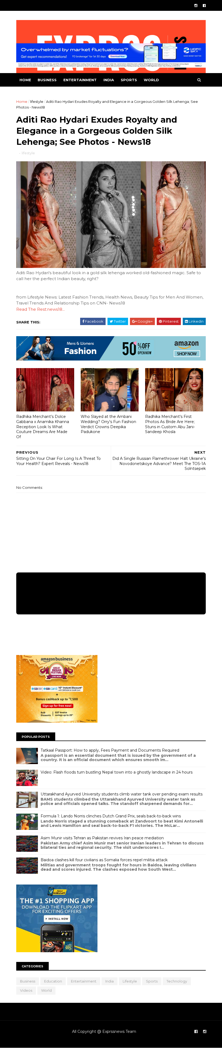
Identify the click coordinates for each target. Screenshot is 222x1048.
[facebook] (204, 5)
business (47, 80)
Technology (176, 981)
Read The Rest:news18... (40, 309)
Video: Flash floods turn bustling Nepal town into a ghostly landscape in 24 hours (116, 772)
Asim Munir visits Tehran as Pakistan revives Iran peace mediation (102, 838)
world (151, 80)
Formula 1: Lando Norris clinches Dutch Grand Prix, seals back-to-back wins (111, 816)
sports (129, 80)
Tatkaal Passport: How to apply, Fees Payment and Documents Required (110, 750)
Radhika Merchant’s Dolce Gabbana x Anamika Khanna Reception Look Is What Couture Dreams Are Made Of (42, 426)
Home (25, 80)
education (53, 981)
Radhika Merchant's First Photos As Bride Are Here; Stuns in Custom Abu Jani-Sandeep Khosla (170, 424)
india (108, 80)
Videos (26, 990)
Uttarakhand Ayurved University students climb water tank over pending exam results (122, 794)
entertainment (80, 80)
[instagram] (195, 5)
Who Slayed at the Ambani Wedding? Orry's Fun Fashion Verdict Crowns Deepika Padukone (108, 424)
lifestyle (36, 101)
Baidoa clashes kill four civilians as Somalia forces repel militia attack (104, 859)
